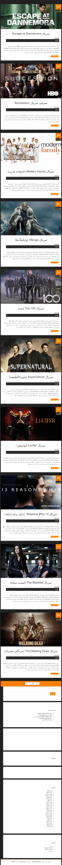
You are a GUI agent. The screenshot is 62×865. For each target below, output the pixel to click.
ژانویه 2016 (49, 807)
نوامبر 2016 (49, 792)
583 (33, 683)
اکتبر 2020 (49, 791)
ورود (51, 846)
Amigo (13, 862)
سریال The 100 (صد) (31, 308)
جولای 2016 (49, 797)
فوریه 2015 (49, 824)
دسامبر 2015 (49, 808)
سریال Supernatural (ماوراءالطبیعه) (31, 377)
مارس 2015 (49, 823)
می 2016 (50, 800)
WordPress (36, 862)
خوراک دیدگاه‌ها (48, 849)
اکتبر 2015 (49, 811)
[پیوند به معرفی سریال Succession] (31, 81)
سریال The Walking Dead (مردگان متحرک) (31, 651)
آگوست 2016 (49, 795)
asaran (56, 40)
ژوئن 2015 (49, 818)
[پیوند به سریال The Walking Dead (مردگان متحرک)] (31, 629)
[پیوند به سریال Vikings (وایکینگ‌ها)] (31, 218)
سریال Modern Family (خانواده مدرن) (31, 171)
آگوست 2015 (49, 815)
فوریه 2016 (49, 805)
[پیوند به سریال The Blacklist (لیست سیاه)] (31, 561)
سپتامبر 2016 (49, 794)
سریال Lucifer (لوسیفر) (31, 445)
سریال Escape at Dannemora (31, 33)
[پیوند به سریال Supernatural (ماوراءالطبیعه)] (31, 355)
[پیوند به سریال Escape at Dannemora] (31, 16)
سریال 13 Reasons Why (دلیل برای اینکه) (31, 514)
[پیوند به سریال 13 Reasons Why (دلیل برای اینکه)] (31, 492)
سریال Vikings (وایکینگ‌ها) (31, 240)
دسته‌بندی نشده (55, 56)
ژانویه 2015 (49, 826)
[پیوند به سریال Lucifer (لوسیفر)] (31, 424)
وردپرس (50, 851)
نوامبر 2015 (49, 810)
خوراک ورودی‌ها (48, 847)
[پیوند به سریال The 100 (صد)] (31, 287)
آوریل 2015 (49, 821)
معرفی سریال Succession (31, 103)
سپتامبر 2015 (49, 813)
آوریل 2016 (49, 802)
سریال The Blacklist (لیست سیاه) (31, 582)
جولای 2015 (49, 816)
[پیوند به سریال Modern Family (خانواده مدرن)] (31, 150)
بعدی (37, 683)
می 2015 (50, 820)
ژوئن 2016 (49, 799)
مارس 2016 (49, 803)
